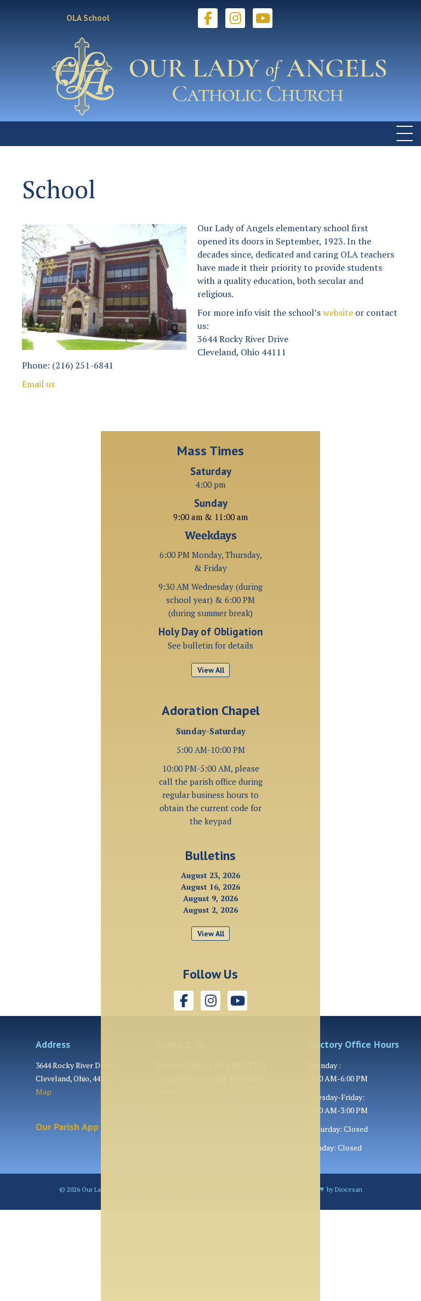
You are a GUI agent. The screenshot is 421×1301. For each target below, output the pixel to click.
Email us (38, 384)
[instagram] (235, 18)
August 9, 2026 (210, 898)
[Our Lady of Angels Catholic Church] (210, 76)
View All (210, 670)
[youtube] (262, 18)
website (338, 312)
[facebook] (208, 18)
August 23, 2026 (210, 875)
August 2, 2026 (210, 909)
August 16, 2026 (210, 886)
